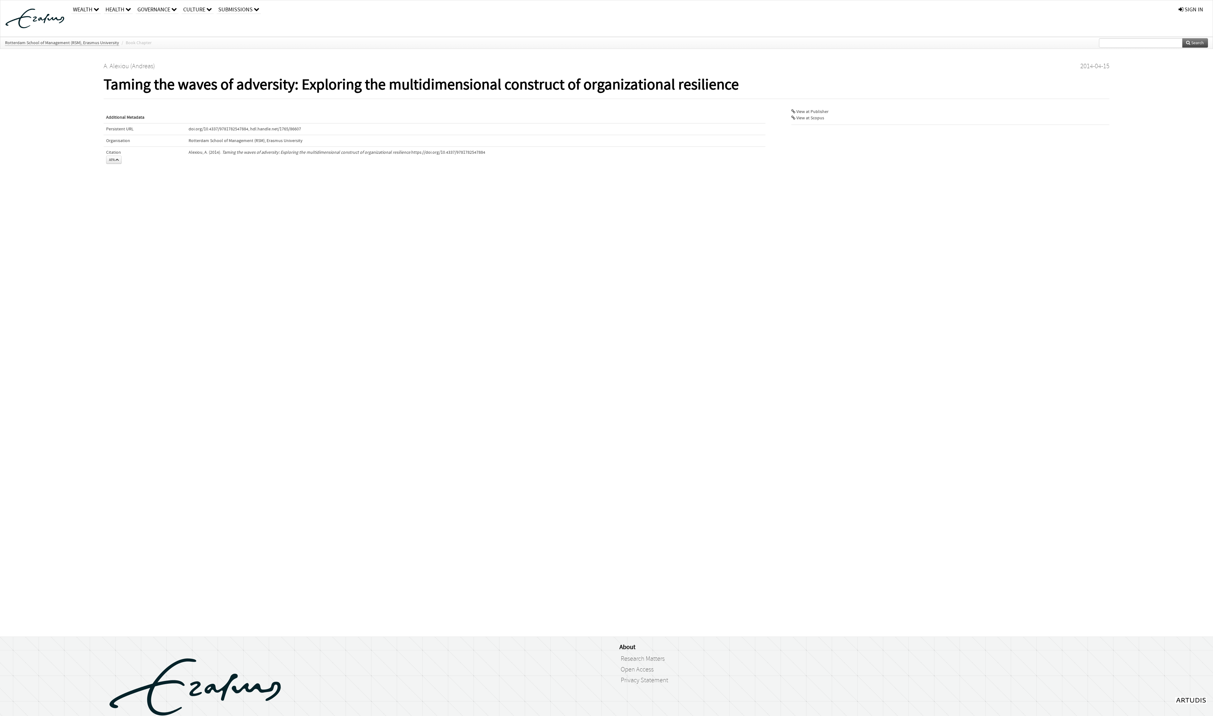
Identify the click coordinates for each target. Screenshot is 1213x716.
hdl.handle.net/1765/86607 (275, 129)
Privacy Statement (644, 680)
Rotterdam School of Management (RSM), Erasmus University (62, 42)
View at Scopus (809, 118)
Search (1197, 42)
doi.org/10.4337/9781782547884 (218, 129)
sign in (1193, 9)
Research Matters (643, 659)
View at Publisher (812, 111)
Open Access (637, 669)
